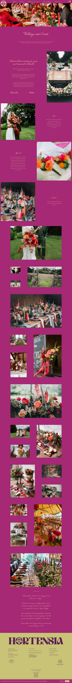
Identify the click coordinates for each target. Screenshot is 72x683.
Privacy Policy (44, 681)
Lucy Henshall (38, 670)
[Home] (3, 4)
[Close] (70, 681)
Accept (67, 681)
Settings (61, 681)
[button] (69, 1)
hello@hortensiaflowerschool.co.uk (35, 650)
